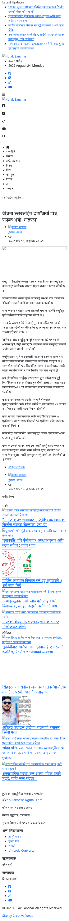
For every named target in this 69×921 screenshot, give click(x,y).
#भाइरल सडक (16, 467)
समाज (9, 156)
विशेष (9, 165)
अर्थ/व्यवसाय (13, 161)
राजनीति (10, 152)
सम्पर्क (11, 846)
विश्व (8, 170)
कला (8, 184)
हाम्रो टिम (13, 841)
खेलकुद (10, 175)
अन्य (8, 188)
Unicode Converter (22, 850)
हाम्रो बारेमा (14, 837)
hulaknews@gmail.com (25, 800)
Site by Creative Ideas (17, 916)
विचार (9, 179)
